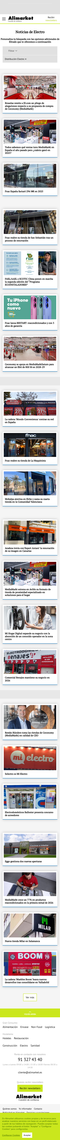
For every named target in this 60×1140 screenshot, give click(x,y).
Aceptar (27, 1135)
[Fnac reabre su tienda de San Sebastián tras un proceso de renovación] (30, 227)
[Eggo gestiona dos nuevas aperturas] (30, 849)
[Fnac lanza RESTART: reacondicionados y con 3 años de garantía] (30, 312)
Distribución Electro (14, 58)
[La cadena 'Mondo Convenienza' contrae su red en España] (30, 408)
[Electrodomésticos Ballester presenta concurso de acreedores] (30, 801)
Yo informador (25, 1108)
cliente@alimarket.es (30, 1072)
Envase (24, 1027)
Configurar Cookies (11, 1135)
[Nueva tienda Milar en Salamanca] (30, 928)
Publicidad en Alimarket (13, 1112)
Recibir (51, 19)
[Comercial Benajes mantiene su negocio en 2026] (30, 667)
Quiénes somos (10, 1108)
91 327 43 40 (30, 1059)
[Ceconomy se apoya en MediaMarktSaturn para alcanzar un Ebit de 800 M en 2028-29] (30, 353)
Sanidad (35, 1045)
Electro (24, 1045)
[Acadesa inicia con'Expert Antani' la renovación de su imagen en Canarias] (30, 537)
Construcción (10, 1045)
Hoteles (7, 1038)
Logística (50, 1027)
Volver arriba (30, 1014)
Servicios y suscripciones (38, 1112)
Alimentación (10, 1027)
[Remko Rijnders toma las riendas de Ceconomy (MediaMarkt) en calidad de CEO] (30, 722)
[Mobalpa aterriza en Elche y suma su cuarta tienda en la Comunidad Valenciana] (30, 488)
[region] (30, 1126)
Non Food (36, 1027)
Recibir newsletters (30, 1088)
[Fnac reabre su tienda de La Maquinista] (30, 448)
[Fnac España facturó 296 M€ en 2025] (30, 179)
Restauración (21, 1038)
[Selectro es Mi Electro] (30, 761)
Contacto (38, 1108)
